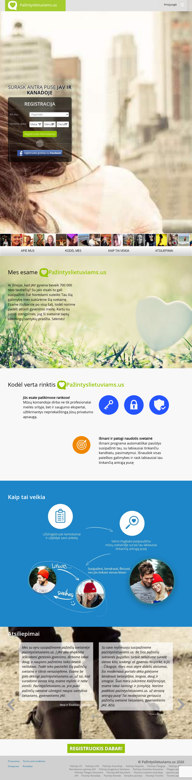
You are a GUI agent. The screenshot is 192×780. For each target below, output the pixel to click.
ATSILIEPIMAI (164, 251)
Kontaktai (28, 766)
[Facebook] (39, 156)
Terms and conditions (34, 761)
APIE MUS (27, 251)
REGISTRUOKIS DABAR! (96, 748)
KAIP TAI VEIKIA (118, 251)
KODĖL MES (73, 251)
